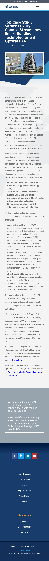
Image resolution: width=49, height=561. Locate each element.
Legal (28, 550)
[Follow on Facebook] (14, 456)
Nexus (24, 521)
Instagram (37, 372)
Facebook (12, 372)
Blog (27, 46)
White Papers (25, 496)
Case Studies (24, 479)
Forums (24, 532)
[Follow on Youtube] (34, 456)
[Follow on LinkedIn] (28, 456)
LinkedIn (21, 372)
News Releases (25, 474)
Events (24, 485)
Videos (25, 501)
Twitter (29, 372)
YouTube (13, 376)
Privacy (21, 550)
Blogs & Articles (24, 490)
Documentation (24, 527)
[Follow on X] (21, 456)
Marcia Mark (11, 46)
